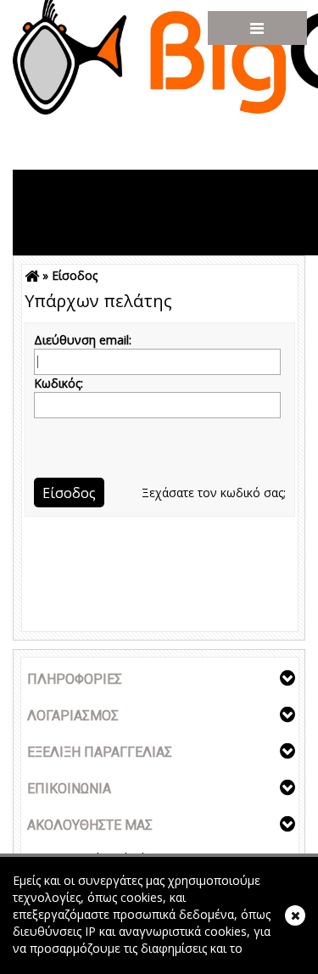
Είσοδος (75, 275)
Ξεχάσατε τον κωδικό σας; (214, 492)
